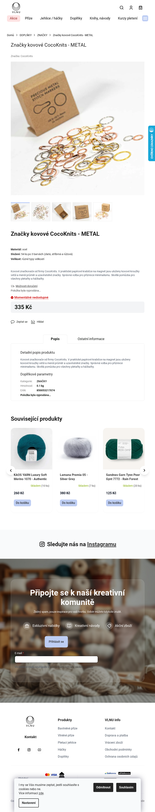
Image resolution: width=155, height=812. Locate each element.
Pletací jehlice (67, 742)
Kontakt (110, 728)
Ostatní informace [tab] (91, 339)
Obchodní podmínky (118, 749)
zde (41, 793)
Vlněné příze (66, 735)
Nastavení (29, 803)
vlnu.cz (29, 750)
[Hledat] (122, 8)
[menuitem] (13, 18)
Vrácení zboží (114, 742)
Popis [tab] (55, 339)
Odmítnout (103, 787)
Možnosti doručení (26, 286)
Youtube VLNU (39, 750)
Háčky (62, 749)
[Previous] (10, 470)
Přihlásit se (56, 641)
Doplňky (63, 756)
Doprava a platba (116, 735)
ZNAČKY (42, 381)
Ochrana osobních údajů (121, 756)
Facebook (18, 750)
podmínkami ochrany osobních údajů (71, 666)
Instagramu (101, 544)
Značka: (22, 56)
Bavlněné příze (67, 728)
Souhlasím (126, 787)
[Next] (144, 470)
